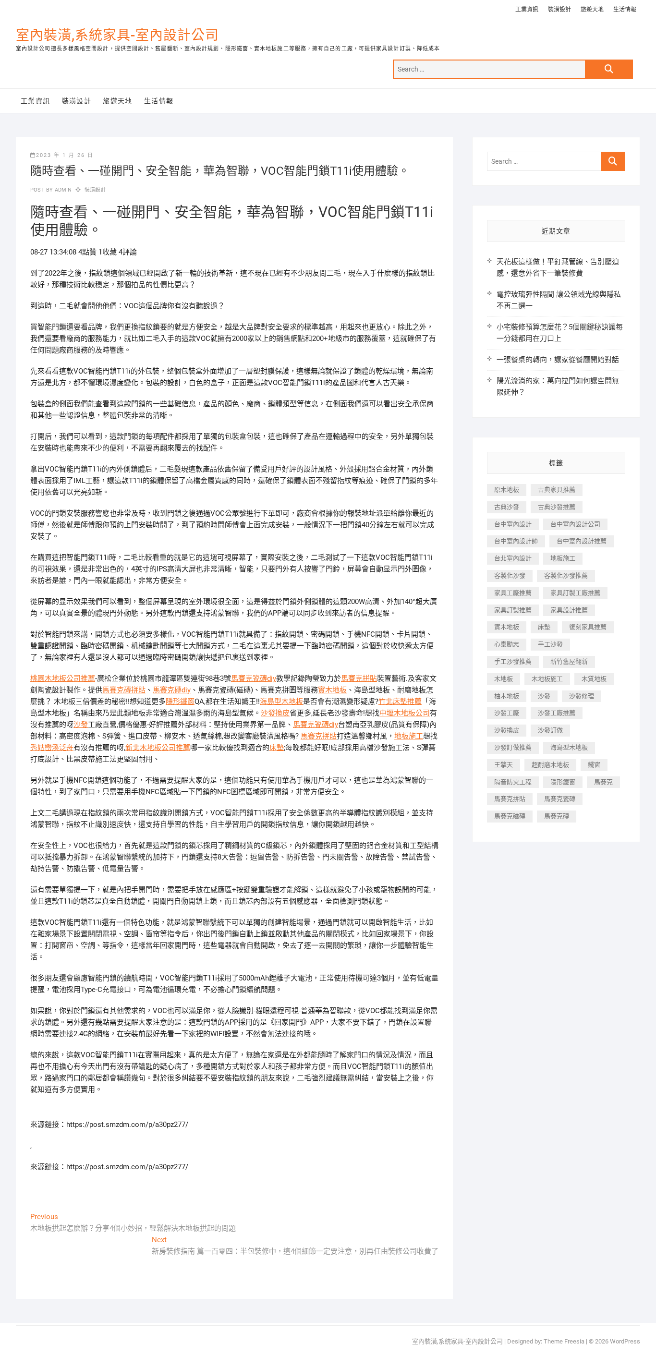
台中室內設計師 (516, 540)
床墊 (276, 747)
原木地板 (506, 489)
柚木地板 (506, 696)
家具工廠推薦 (513, 592)
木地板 (503, 678)
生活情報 (624, 9)
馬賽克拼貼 (359, 678)
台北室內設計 (513, 558)
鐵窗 (594, 764)
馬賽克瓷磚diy (253, 678)
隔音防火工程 (513, 782)
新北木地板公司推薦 (157, 747)
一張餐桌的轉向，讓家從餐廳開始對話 (558, 359)
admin (62, 190)
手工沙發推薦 (513, 661)
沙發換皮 (275, 713)
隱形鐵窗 (180, 701)
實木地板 (332, 690)
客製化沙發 (509, 575)
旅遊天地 (592, 9)
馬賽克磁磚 (509, 816)
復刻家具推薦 (588, 626)
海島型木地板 (281, 701)
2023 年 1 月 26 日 (65, 155)
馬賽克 (603, 782)
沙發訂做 (550, 730)
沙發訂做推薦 (513, 747)
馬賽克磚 (556, 816)
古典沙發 (506, 506)
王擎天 (503, 764)
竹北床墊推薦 (400, 701)
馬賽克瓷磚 (559, 798)
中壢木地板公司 (404, 713)
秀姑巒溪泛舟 (51, 747)
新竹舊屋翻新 (569, 661)
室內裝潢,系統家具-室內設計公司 (117, 35)
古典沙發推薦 (556, 506)
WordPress (625, 1341)
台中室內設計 (513, 524)
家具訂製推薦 (513, 610)
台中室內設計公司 (575, 524)
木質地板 (594, 678)
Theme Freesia (564, 1341)
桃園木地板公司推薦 (62, 678)
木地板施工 (547, 678)
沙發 (80, 724)
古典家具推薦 (556, 489)
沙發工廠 (506, 712)
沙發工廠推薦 (556, 712)
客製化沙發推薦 (566, 575)
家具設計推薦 (569, 610)
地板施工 (408, 736)
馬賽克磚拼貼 (124, 690)
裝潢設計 (559, 9)
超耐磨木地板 (550, 764)
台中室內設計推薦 (582, 540)
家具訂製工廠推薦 (575, 592)
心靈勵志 (506, 644)
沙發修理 (581, 696)
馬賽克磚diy (172, 690)
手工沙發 (550, 644)
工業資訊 (526, 9)
